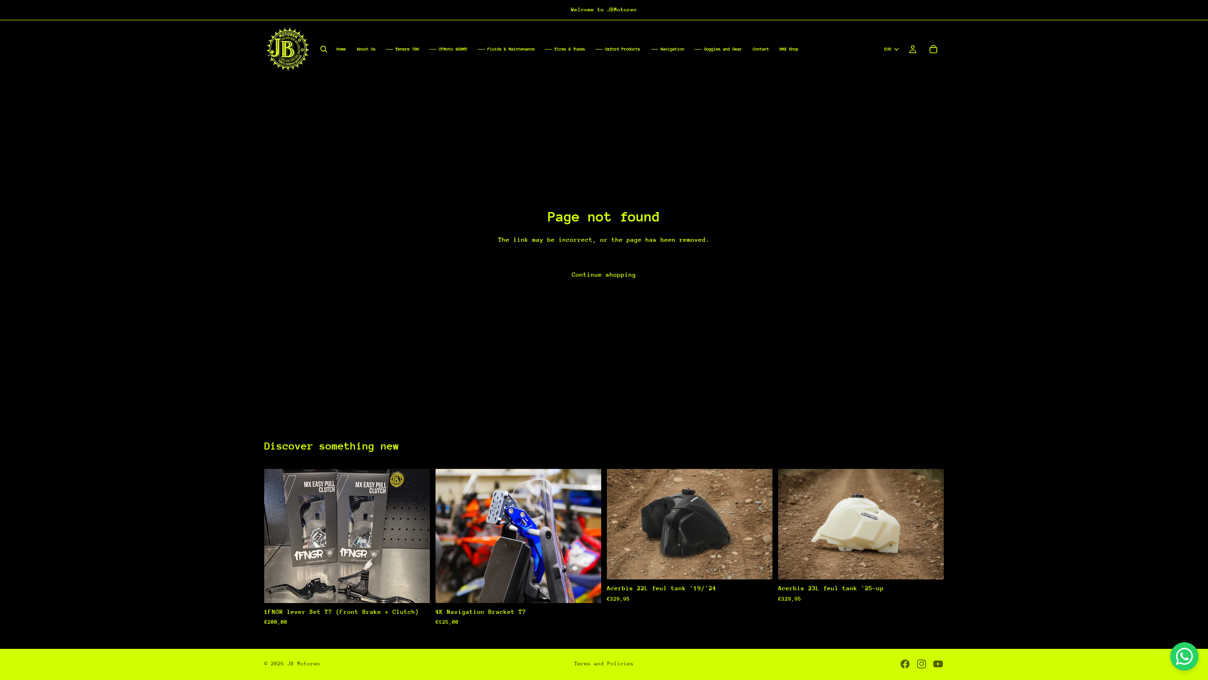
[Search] (323, 49)
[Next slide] (416, 536)
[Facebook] (905, 664)
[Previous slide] (278, 536)
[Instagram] (921, 664)
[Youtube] (938, 664)
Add (423, 588)
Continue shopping (604, 274)
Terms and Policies (604, 664)
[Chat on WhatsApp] (1184, 656)
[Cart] (933, 49)
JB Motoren (303, 664)
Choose (765, 564)
